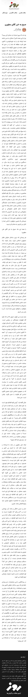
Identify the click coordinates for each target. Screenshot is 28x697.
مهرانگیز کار (18, 29)
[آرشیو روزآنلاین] (14, 9)
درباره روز (23, 657)
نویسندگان (4, 13)
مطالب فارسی (22, 13)
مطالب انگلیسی (13, 13)
